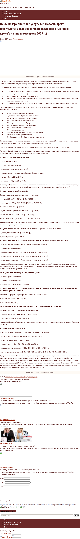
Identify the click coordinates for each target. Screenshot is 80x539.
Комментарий (5, 501)
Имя (2, 478)
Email (2, 482)
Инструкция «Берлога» (11, 16)
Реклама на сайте (5, 533)
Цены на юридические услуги (14, 377)
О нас (5, 18)
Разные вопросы (18, 39)
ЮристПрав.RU (4, 3)
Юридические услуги (30, 377)
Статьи (6, 11)
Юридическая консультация (12, 14)
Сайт (1, 486)
